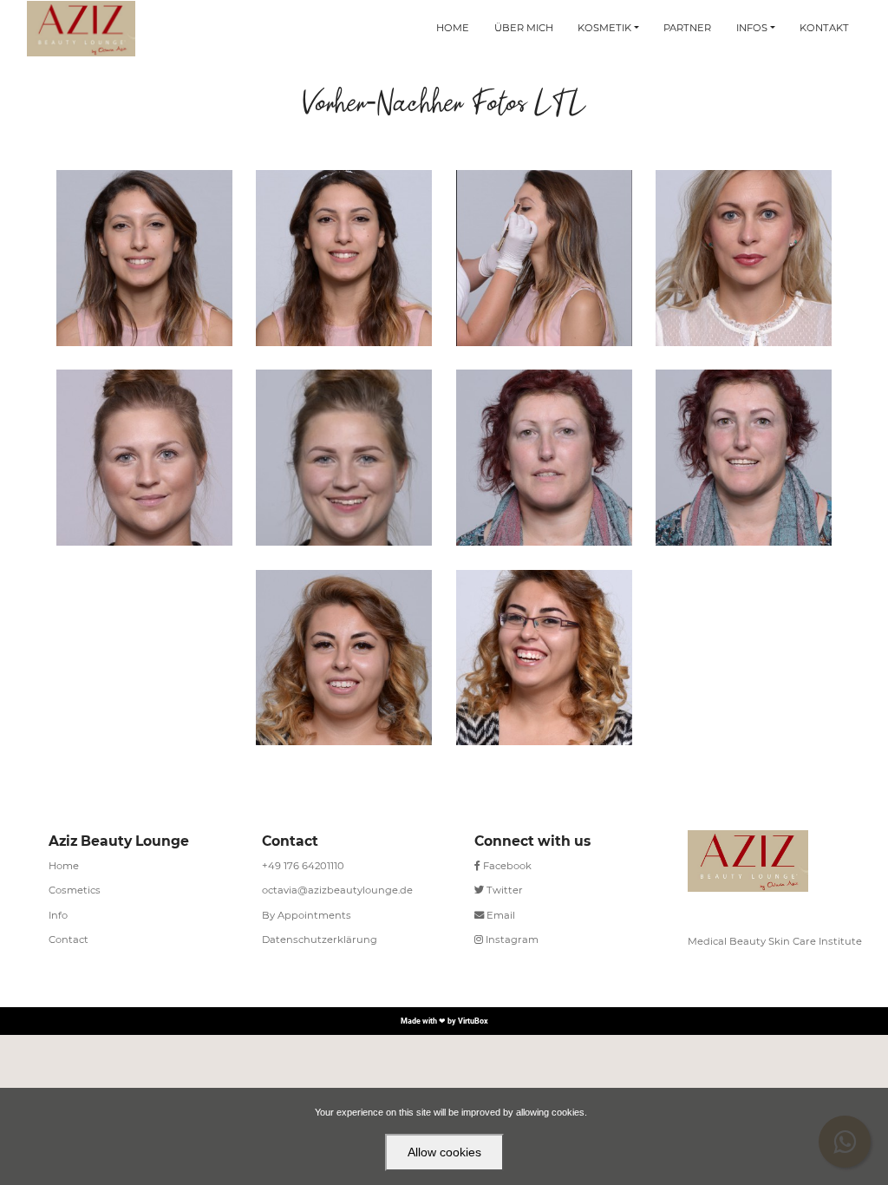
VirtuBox (473, 1020)
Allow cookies (444, 1152)
